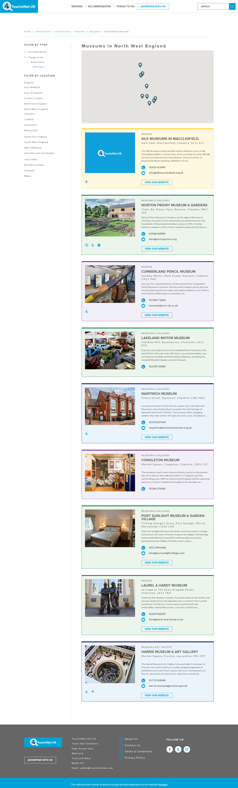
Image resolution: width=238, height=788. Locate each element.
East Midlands (32, 87)
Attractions (62, 31)
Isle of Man (30, 159)
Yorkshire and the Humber (39, 153)
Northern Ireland (34, 164)
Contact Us (133, 745)
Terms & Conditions (138, 751)
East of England (33, 92)
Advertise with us (40, 760)
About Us (131, 738)
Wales (27, 175)
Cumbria (29, 119)
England (94, 31)
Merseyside (31, 130)
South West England (36, 142)
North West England (36, 109)
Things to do (125, 6)
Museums (79, 31)
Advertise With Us (153, 6)
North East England (35, 103)
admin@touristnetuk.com (96, 768)
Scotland (29, 170)
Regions (77, 6)
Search (232, 6)
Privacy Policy (135, 757)
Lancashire (30, 124)
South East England (35, 136)
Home (27, 31)
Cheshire (29, 113)
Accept (163, 784)
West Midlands (33, 147)
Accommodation (99, 6)
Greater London (33, 98)
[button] (147, 96)
